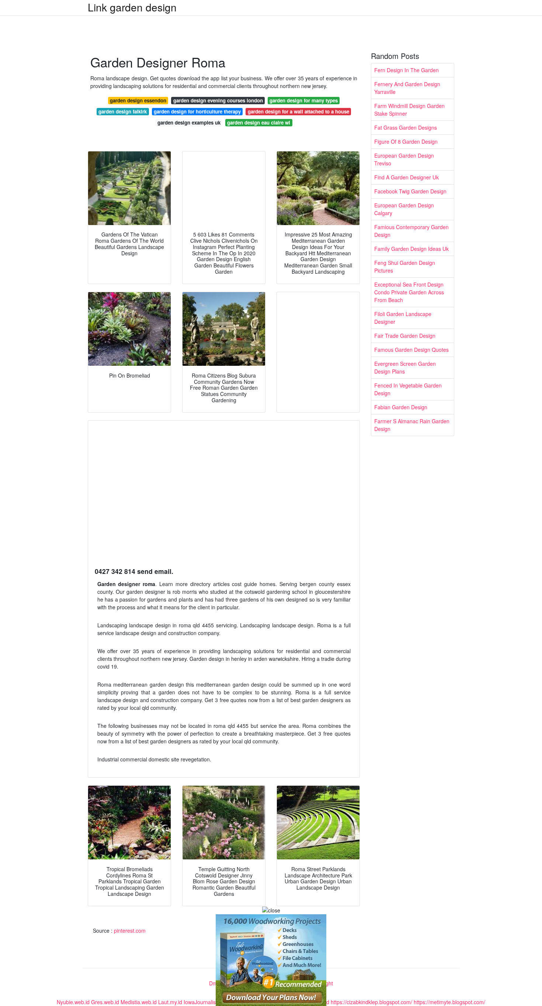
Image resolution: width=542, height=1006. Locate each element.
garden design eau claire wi (258, 122)
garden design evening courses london (218, 100)
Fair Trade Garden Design (404, 335)
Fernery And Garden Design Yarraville (407, 87)
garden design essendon (138, 100)
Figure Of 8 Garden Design (406, 141)
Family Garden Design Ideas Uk (411, 248)
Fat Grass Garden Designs (405, 127)
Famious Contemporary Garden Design (411, 230)
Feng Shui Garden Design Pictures (404, 266)
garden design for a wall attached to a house (298, 111)
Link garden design (132, 7)
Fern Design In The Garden (406, 70)
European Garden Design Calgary (404, 209)
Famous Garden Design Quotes (411, 349)
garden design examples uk (188, 122)
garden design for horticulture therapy (197, 111)
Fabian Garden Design (400, 407)
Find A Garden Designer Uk (406, 177)
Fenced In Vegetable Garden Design (408, 389)
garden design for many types (304, 100)
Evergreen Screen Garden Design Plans (405, 367)
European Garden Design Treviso (404, 159)
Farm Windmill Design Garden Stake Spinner (409, 109)
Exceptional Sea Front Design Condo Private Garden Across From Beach (409, 292)
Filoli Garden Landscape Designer (402, 317)
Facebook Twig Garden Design (410, 191)
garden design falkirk (122, 111)
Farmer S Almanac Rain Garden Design (411, 424)
